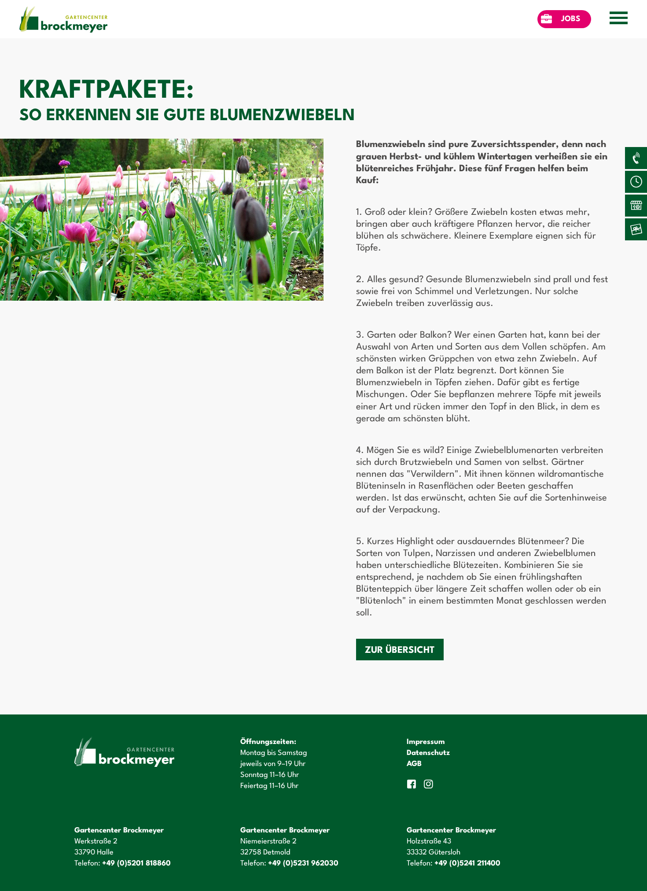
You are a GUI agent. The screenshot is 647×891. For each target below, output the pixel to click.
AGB (414, 764)
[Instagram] (429, 784)
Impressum (426, 742)
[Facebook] (413, 784)
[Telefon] (636, 158)
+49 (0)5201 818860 (136, 863)
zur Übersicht (400, 650)
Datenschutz (428, 753)
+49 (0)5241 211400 (467, 863)
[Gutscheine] (636, 229)
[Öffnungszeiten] (636, 182)
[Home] (63, 19)
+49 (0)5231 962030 (303, 863)
